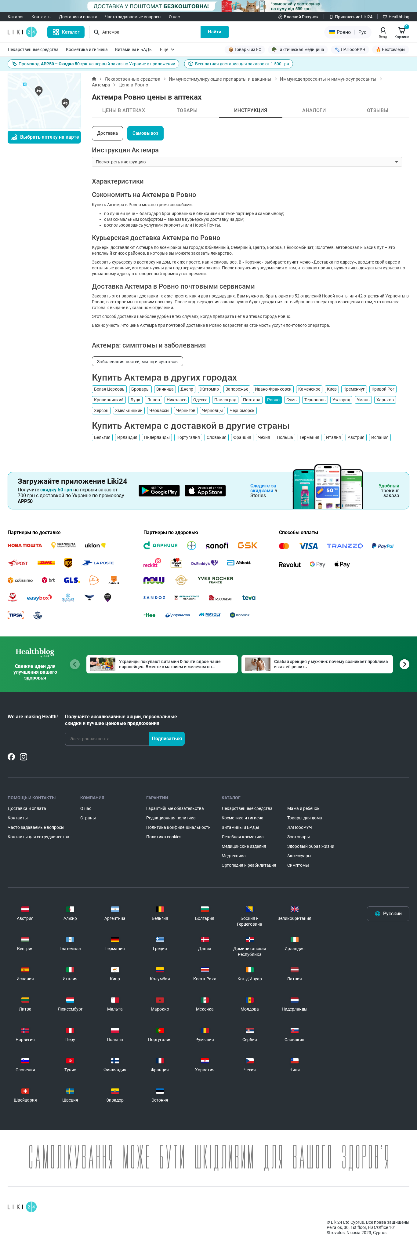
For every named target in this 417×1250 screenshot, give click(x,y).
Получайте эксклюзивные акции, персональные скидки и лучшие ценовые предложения (121, 720)
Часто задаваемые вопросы (133, 16)
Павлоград (225, 399)
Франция (242, 437)
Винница (165, 389)
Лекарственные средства (33, 49)
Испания (380, 437)
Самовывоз (145, 133)
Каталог (16, 16)
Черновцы (212, 410)
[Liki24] (22, 1206)
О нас (174, 16)
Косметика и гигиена (87, 49)
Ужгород (341, 399)
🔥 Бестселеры (390, 49)
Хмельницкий (129, 410)
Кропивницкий (109, 399)
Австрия (356, 437)
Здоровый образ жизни (310, 846)
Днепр (186, 389)
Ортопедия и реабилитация (249, 865)
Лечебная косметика (243, 836)
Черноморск (242, 410)
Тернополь (315, 399)
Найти (214, 32)
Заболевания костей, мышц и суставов (137, 361)
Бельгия (102, 437)
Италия (333, 437)
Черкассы (159, 410)
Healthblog (399, 16)
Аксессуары (299, 855)
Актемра (101, 85)
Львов (153, 399)
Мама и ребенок (303, 808)
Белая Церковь (109, 389)
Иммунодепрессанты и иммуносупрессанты (328, 79)
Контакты (41, 16)
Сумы (292, 399)
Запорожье (237, 389)
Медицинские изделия (244, 846)
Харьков (385, 399)
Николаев (177, 399)
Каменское (309, 389)
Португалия (188, 437)
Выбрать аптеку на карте (49, 137)
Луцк (135, 399)
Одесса (200, 399)
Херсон (101, 410)
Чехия (264, 437)
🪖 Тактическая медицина (298, 49)
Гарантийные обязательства (175, 808)
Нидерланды (157, 437)
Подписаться (167, 739)
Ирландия (127, 437)
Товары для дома (304, 817)
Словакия (217, 437)
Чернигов (185, 410)
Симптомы (298, 865)
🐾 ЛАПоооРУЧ (350, 49)
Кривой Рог (383, 389)
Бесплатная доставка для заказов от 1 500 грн (242, 63)
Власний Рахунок (301, 16)
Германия (309, 437)
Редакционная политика (171, 817)
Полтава (251, 399)
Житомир (209, 389)
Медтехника (234, 855)
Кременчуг (354, 389)
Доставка (107, 133)
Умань (363, 399)
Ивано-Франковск (273, 389)
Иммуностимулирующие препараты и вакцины (220, 79)
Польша (285, 437)
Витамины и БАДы (134, 49)
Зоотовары (298, 836)
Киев (332, 389)
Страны (88, 817)
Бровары (140, 389)
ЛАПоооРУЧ (299, 827)
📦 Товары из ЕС (244, 49)
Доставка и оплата (78, 16)
